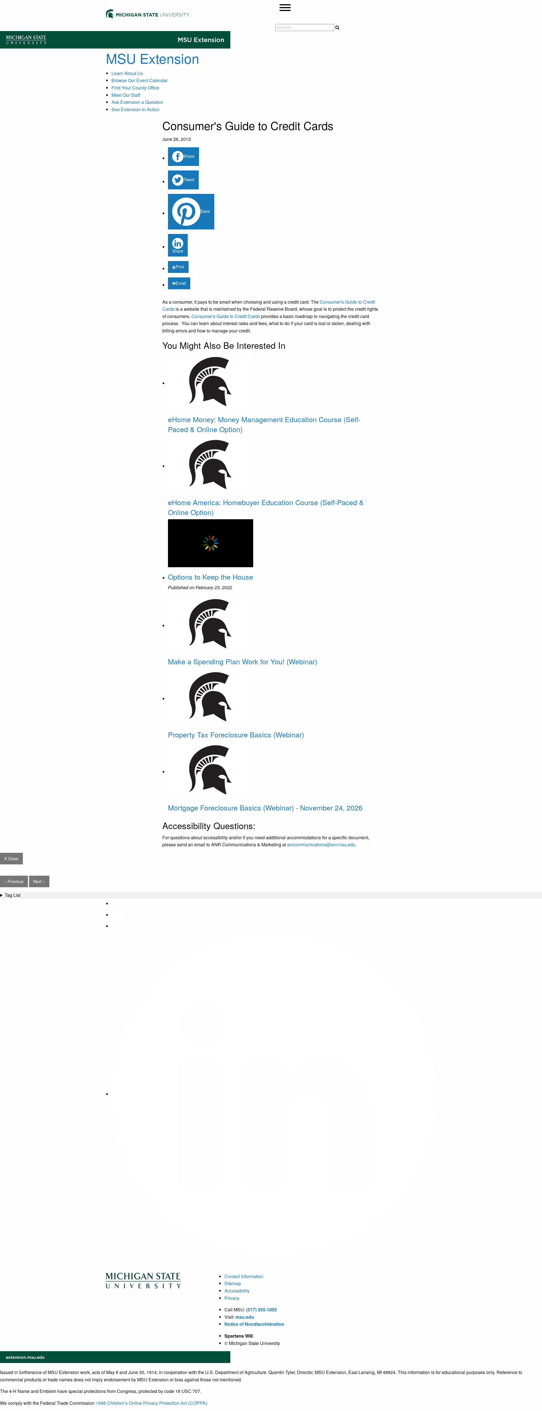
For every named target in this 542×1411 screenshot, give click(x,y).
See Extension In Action (135, 109)
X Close (11, 858)
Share (188, 156)
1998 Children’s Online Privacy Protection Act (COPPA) (151, 1403)
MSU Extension (152, 58)
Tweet (188, 179)
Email (181, 283)
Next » (39, 881)
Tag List (12, 895)
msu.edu (244, 1317)
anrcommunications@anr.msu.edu (321, 844)
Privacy (231, 1298)
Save (205, 211)
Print (180, 267)
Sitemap (232, 1283)
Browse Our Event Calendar (140, 80)
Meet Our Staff (126, 95)
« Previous (13, 881)
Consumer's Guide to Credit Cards (225, 316)
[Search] (337, 27)
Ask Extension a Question (137, 102)
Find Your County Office (135, 87)
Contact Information (243, 1276)
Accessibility (237, 1290)
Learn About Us (127, 73)
